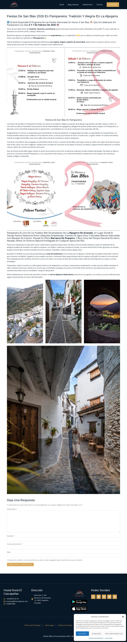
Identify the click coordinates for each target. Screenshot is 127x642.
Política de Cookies (65, 625)
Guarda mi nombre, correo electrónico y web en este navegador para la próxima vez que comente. (45, 560)
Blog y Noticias (73, 4)
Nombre (10, 536)
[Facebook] (98, 597)
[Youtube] (109, 597)
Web (8, 552)
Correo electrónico (14, 544)
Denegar (96, 634)
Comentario (12, 509)
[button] (123, 617)
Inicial (62, 4)
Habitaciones (87, 4)
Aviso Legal (49, 625)
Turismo (99, 4)
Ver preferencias (114, 634)
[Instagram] (104, 597)
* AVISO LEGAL (108, 638)
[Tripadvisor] (115, 597)
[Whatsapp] (93, 597)
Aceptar (82, 634)
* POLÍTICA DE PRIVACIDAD (95, 638)
